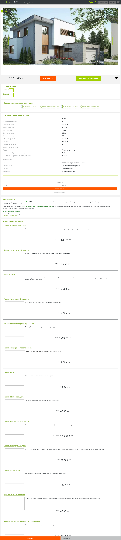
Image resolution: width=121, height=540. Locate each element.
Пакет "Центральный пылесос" (17, 490)
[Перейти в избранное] (118, 1)
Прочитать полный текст (10, 284)
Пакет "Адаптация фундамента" (17, 367)
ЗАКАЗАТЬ (48, 78)
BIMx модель (9, 343)
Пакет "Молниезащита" (14, 465)
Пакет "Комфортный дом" (15, 514)
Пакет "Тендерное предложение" (18, 416)
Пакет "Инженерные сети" (15, 294)
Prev (8, 41)
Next (112, 41)
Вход (110, 2)
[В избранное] (116, 78)
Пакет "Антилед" (11, 441)
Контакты (101, 2)
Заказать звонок (88, 78)
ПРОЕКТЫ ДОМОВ (26, 3)
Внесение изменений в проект (17, 318)
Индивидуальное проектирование (19, 392)
